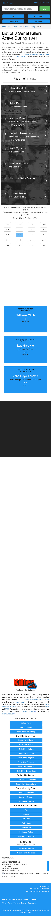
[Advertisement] (25, 275)
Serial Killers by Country (26, 731)
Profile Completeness (26, 836)
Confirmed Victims (26, 832)
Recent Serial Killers (26, 792)
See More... (38, 21)
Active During (30, 26)
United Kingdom (26, 727)
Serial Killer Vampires (26, 758)
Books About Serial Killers (26, 779)
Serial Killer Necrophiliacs (26, 771)
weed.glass (42, 910)
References (32, 903)
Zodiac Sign (13, 21)
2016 (47, 706)
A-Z (13, 16)
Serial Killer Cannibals (26, 762)
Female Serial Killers (26, 740)
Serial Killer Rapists (26, 744)
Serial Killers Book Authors (26, 784)
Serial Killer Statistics (26, 848)
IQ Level (26, 814)
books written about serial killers (37, 54)
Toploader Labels (25, 912)
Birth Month (26, 818)
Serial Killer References (26, 853)
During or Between (26, 797)
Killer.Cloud (7, 3)
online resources (21, 57)
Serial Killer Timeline (26, 801)
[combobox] (20, 8)
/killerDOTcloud (7, 714)
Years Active (26, 827)
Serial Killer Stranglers (26, 766)
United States (26, 723)
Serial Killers (17, 26)
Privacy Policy (7, 903)
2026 (7, 709)
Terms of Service (20, 903)
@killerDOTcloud (28, 711)
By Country (38, 16)
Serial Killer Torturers (26, 753)
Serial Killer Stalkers (26, 749)
